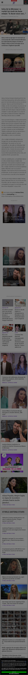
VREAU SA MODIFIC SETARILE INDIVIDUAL (14, 673)
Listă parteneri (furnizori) (3, 670)
